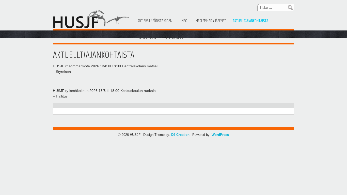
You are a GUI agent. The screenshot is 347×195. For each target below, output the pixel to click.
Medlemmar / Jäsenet (211, 21)
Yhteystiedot (173, 37)
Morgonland (146, 37)
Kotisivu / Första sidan (154, 21)
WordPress (220, 135)
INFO (184, 21)
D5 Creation (180, 135)
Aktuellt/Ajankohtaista (250, 21)
